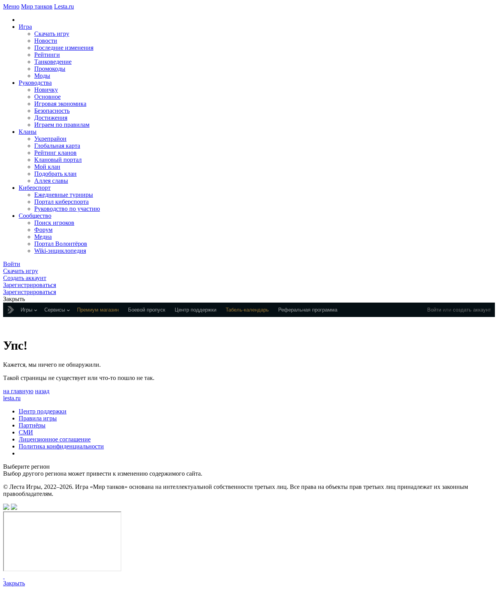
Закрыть (14, 583)
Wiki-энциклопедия (60, 250)
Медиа (43, 236)
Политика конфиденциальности (61, 446)
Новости (45, 40)
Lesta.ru (64, 6)
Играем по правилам (61, 124)
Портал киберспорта (61, 201)
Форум (43, 229)
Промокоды (49, 68)
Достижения (50, 117)
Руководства (35, 82)
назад (42, 391)
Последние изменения (63, 47)
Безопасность (52, 110)
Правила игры (38, 418)
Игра (25, 26)
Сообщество (35, 215)
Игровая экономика (60, 103)
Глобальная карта (57, 145)
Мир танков (37, 6)
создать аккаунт (472, 310)
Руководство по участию (67, 208)
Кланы (28, 131)
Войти (434, 310)
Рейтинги (47, 54)
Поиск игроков (54, 222)
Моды (42, 75)
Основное (47, 96)
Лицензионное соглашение (55, 439)
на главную (18, 391)
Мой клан (47, 166)
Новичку (46, 89)
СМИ (26, 432)
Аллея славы (51, 180)
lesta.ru (12, 398)
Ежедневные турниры (63, 194)
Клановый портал (58, 159)
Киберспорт (35, 187)
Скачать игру (51, 33)
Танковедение (53, 61)
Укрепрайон (50, 138)
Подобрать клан (55, 173)
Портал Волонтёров (60, 243)
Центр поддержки (43, 411)
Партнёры (32, 425)
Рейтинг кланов (55, 152)
